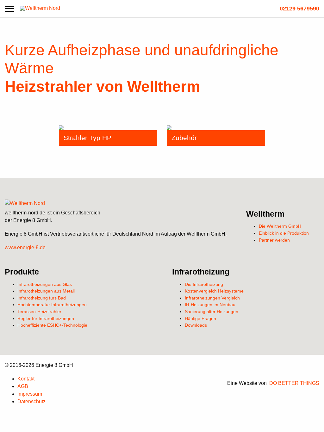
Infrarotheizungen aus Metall (46, 290)
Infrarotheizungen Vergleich (212, 297)
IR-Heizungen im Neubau (210, 304)
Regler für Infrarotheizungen (45, 318)
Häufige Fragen (200, 318)
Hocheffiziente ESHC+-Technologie (52, 325)
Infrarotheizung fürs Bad (41, 297)
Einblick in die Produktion (284, 233)
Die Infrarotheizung (204, 284)
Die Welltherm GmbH (280, 226)
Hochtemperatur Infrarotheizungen (52, 304)
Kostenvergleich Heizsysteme (214, 290)
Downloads (196, 325)
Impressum (29, 394)
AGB (22, 386)
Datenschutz (31, 401)
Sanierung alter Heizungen (211, 311)
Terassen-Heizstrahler (39, 311)
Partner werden (274, 240)
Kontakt (25, 378)
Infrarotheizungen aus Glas (44, 284)
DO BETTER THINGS (294, 383)
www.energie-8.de (25, 247)
